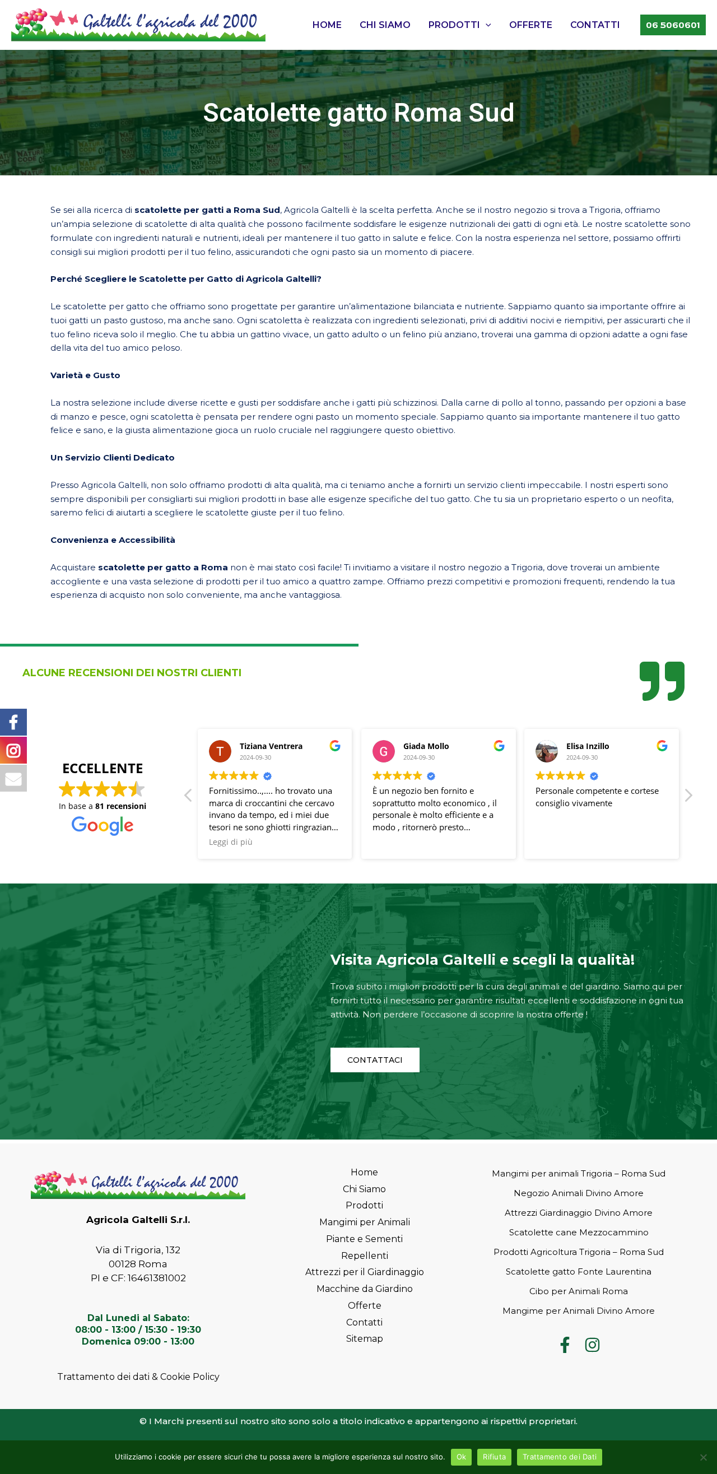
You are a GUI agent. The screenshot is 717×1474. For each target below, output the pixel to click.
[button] (687, 798)
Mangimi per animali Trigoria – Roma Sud (578, 1173)
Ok (462, 1456)
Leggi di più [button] (231, 842)
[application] (485, 25)
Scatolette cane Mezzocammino (579, 1232)
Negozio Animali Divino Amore (579, 1193)
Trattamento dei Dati (560, 1456)
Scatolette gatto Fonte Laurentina (578, 1271)
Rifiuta (494, 1456)
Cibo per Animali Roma (578, 1291)
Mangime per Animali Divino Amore (578, 1310)
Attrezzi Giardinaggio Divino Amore (579, 1212)
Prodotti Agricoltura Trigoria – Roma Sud (578, 1252)
